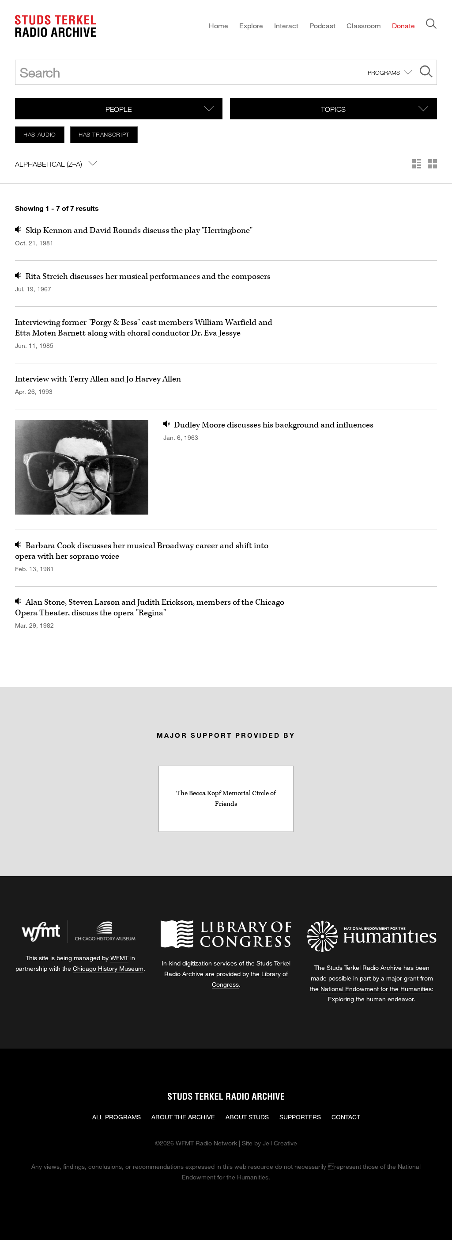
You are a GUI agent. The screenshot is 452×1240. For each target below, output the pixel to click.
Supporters (300, 1117)
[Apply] (426, 72)
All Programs (116, 1117)
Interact (286, 25)
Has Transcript (104, 134)
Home (218, 25)
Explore (251, 25)
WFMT (119, 957)
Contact (345, 1117)
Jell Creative (280, 1143)
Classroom (364, 25)
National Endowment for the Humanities (376, 988)
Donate (403, 25)
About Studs (247, 1117)
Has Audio (39, 134)
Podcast (322, 25)
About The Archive (183, 1117)
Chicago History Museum (108, 968)
